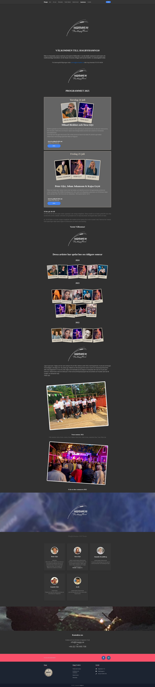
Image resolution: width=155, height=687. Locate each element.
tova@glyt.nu (79, 567)
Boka (54, 145)
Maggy (46, 2)
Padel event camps (77, 668)
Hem (50, 2)
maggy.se (81, 685)
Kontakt (89, 2)
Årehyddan (60, 2)
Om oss (54, 2)
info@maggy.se (77, 642)
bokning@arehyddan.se (77, 62)
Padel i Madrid (68, 2)
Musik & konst (75, 2)
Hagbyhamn (83, 2)
